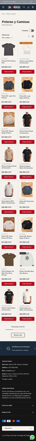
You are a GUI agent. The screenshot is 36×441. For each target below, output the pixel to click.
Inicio (3, 13)
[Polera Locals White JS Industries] (27, 49)
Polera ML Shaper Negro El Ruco (26, 237)
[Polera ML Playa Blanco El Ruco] (9, 224)
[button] (33, 7)
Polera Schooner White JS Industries (26, 309)
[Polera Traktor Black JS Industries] (9, 296)
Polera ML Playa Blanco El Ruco (7, 237)
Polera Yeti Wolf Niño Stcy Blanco (27, 272)
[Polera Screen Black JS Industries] (27, 119)
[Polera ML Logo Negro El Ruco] (27, 84)
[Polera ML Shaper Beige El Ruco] (9, 119)
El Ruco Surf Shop (11, 435)
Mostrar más (18, 335)
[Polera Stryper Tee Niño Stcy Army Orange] (9, 259)
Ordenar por (6, 35)
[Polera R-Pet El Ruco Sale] (9, 49)
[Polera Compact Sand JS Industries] (9, 154)
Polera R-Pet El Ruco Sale (9, 62)
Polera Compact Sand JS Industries (9, 167)
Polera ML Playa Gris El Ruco (27, 202)
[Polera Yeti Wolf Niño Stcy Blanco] (27, 259)
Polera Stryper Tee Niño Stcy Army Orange (8, 273)
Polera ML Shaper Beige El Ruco (8, 132)
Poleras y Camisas (11, 13)
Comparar (25, 30)
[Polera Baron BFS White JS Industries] (9, 189)
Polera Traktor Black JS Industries (8, 309)
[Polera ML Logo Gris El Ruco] (9, 84)
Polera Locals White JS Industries (26, 62)
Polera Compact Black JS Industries (26, 167)
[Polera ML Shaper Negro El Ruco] (27, 224)
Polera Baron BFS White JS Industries (8, 202)
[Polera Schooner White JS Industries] (27, 296)
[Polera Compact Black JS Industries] (27, 154)
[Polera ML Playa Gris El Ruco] (27, 189)
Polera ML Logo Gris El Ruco (9, 97)
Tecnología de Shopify (23, 435)
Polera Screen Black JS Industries (26, 132)
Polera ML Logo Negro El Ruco (25, 97)
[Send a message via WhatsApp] (32, 437)
